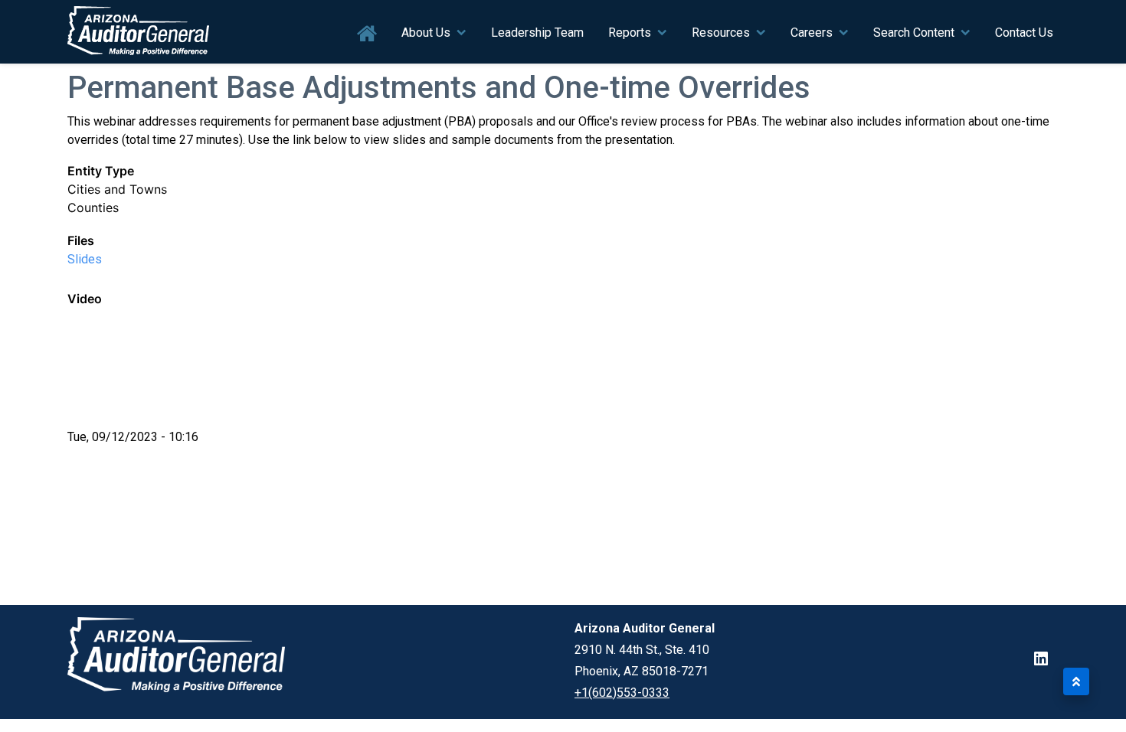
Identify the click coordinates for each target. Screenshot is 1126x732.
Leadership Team (537, 32)
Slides (84, 259)
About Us (425, 32)
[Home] (138, 32)
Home (367, 34)
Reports (629, 32)
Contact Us (1024, 32)
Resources (721, 32)
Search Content (913, 32)
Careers (811, 32)
